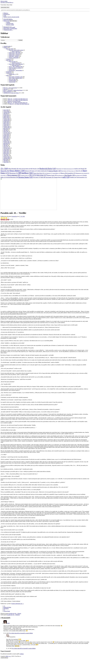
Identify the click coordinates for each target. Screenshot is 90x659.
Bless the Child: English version (16, 50)
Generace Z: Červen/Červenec (14, 101)
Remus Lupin (52, 175)
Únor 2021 (5, 154)
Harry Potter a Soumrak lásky (15, 78)
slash (42, 177)
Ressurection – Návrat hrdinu (15, 70)
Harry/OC (79, 171)
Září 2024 (5, 113)
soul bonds (50, 177)
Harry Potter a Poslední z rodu (15, 76)
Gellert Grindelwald (42, 171)
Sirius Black (36, 177)
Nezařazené (8, 71)
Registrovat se (6, 14)
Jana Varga (8, 60)
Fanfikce (8, 22)
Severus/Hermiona (12, 177)
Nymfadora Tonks (25, 175)
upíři (66, 177)
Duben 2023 (6, 122)
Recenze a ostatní (10, 24)
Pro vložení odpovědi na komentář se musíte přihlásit (21, 633)
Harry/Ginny (65, 170)
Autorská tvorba (9, 23)
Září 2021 (5, 145)
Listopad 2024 (6, 112)
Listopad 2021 (6, 143)
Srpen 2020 (6, 162)
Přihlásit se (5, 13)
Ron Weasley (70, 175)
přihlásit (22, 653)
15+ (4, 168)
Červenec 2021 (6, 148)
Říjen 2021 (5, 144)
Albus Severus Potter (24, 168)
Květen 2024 (6, 115)
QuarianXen (14, 216)
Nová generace (13, 175)
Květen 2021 (6, 150)
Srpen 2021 (6, 146)
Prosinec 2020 (6, 157)
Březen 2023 (6, 124)
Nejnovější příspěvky (8, 19)
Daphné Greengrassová (69, 168)
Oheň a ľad (11, 69)
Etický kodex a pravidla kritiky (10, 28)
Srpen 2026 (6, 110)
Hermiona (14, 173)
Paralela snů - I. (20, 603)
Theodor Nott (58, 177)
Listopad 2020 (6, 158)
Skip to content (4, 1)
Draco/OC (5, 171)
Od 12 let (42, 175)
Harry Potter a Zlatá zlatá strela (16, 64)
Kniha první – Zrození (14, 55)
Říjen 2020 (5, 159)
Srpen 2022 (6, 131)
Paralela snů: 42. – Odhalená (13, 614)
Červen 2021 (6, 149)
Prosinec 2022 (6, 126)
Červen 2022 (6, 134)
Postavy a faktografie (13, 57)
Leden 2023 (6, 125)
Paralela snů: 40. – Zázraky (15, 613)
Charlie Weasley (59, 168)
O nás (4, 15)
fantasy (34, 170)
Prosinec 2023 (6, 118)
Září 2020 (5, 160)
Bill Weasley (35, 168)
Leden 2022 (6, 140)
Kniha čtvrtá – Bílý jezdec (15, 52)
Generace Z (8, 59)
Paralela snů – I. (12, 74)
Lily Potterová (48, 173)
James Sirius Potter (39, 173)
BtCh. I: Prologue (7, 91)
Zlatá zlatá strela (15, 65)
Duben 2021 (6, 151)
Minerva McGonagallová (68, 173)
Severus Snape (25, 177)
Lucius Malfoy (56, 173)
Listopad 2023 (6, 120)
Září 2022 (5, 130)
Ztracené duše (12, 81)
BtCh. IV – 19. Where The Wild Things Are (18, 98)
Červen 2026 (6, 111)
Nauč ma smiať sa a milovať (15, 67)
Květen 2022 (6, 135)
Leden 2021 (6, 155)
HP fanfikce (25, 173)
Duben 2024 (6, 116)
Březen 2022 (6, 137)
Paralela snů (9, 73)
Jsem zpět (5, 89)
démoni (28, 171)
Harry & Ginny (12, 61)
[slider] (5, 218)
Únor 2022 (5, 139)
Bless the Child (9, 48)
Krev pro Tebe (12, 79)
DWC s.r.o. (8, 656)
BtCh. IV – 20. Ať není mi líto (10, 87)
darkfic (77, 168)
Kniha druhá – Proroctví (14, 53)
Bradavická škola (48, 168)
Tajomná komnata (16, 62)
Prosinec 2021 (6, 141)
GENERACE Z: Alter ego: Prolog (11, 92)
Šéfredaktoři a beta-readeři (9, 27)
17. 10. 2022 (22, 216)
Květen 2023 (6, 121)
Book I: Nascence (16, 51)
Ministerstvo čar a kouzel (82, 173)
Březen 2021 (6, 153)
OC (32, 175)
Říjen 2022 (5, 129)
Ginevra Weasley (54, 171)
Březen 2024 (6, 117)
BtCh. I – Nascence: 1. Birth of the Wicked (12, 90)
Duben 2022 (6, 136)
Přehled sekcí (6, 20)
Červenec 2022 (6, 132)
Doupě (83, 168)
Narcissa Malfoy (4, 175)
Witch (7, 75)
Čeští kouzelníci (81, 177)
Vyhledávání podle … (8, 29)
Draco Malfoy (17, 171)
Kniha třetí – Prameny (14, 56)
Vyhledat (2, 40)
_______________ (7, 18)
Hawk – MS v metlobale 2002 (15, 66)
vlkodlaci (73, 177)
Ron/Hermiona (60, 175)
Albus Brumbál (13, 168)
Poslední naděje (12, 80)
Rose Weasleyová (79, 175)
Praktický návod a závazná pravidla (11, 17)
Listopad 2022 (6, 127)
